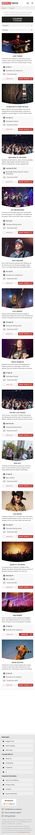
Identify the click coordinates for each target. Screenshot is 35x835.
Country (11, 8)
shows (4, 8)
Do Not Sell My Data (23, 832)
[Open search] (28, 3)
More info (9, 79)
